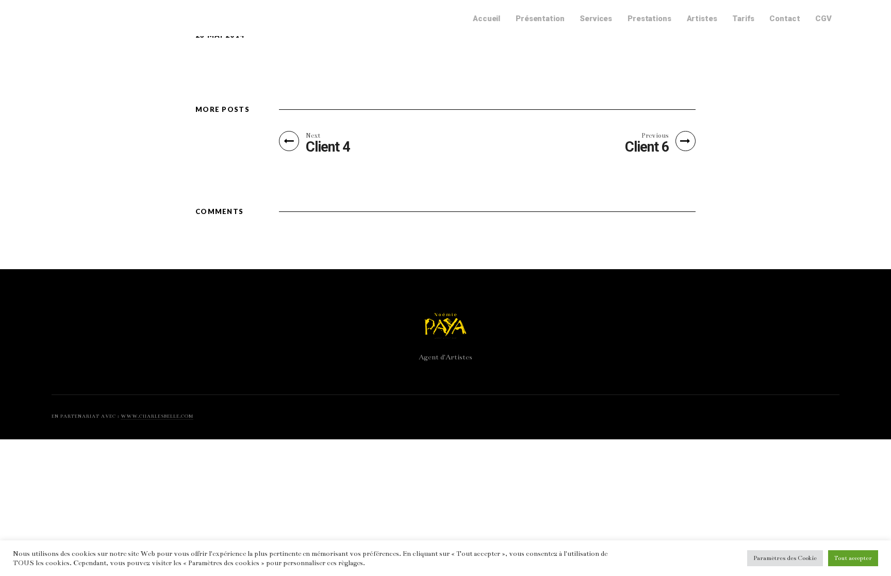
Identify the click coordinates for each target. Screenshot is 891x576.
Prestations (649, 18)
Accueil (486, 18)
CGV (823, 18)
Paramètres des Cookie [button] (785, 558)
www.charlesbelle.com (157, 416)
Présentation (540, 18)
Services (596, 18)
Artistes (702, 18)
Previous (655, 135)
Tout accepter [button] (853, 558)
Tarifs (743, 18)
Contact (784, 18)
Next (313, 135)
